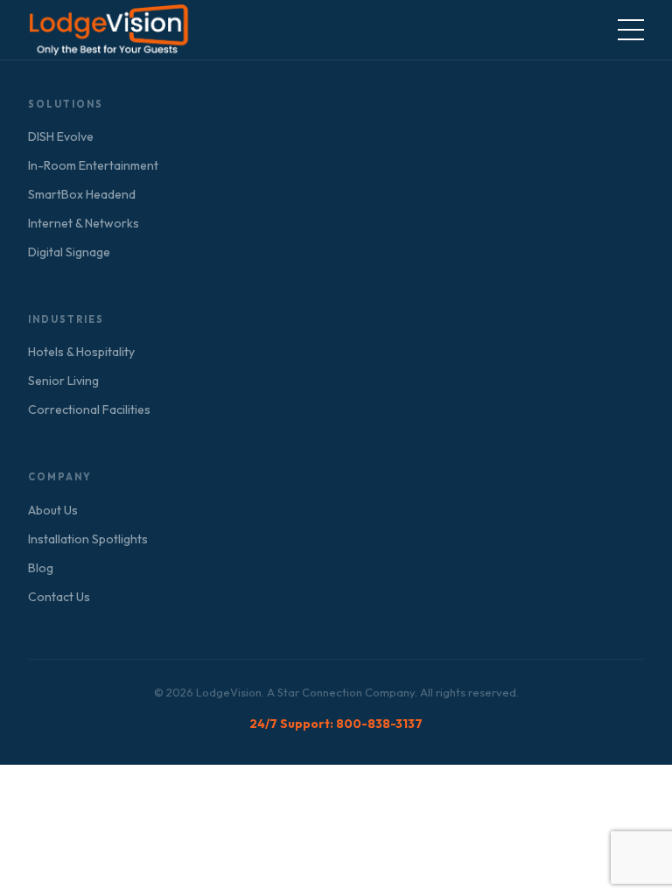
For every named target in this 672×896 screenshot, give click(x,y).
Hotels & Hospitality (81, 352)
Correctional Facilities (89, 409)
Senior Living (63, 380)
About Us (53, 510)
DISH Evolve (61, 136)
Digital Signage (69, 252)
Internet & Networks (83, 223)
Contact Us (59, 597)
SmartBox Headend (82, 194)
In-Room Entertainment (93, 165)
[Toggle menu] (631, 29)
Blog (40, 568)
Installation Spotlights (88, 539)
